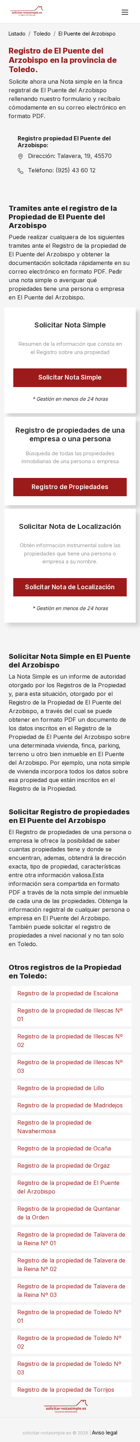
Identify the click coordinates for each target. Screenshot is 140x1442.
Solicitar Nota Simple (70, 377)
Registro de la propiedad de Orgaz (63, 1165)
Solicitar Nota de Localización (70, 587)
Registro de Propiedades (70, 486)
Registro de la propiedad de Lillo (60, 1088)
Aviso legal (104, 1432)
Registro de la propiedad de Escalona (67, 993)
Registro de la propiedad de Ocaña (64, 1148)
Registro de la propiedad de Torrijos (65, 1389)
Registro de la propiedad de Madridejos (70, 1105)
